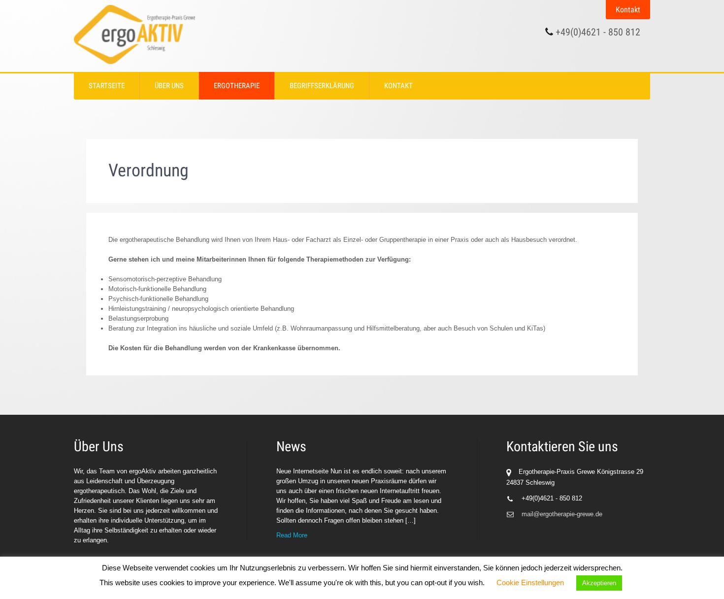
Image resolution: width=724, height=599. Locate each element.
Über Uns (169, 85)
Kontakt (628, 9)
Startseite (107, 85)
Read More (291, 535)
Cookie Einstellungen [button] (530, 582)
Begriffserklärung (322, 85)
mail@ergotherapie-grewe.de (562, 514)
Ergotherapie (237, 85)
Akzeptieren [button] (599, 583)
